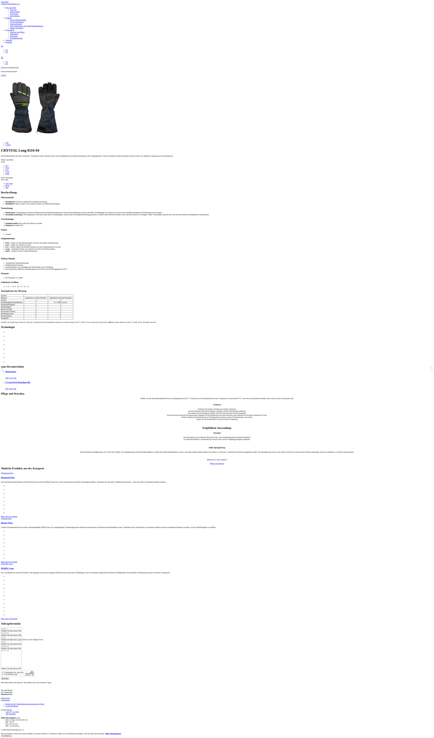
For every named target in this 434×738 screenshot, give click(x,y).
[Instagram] (5, 700)
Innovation (14, 36)
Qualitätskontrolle (16, 38)
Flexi (7, 168)
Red (6, 188)
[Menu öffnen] (2, 56)
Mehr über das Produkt (9, 517)
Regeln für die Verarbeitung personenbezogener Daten (24, 704)
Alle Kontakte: (10, 714)
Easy (7, 170)
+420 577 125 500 (12, 712)
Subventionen (15, 16)
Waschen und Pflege (17, 32)
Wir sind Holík (10, 8)
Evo (6, 166)
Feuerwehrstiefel (16, 24)
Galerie (8, 145)
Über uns (13, 10)
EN (6, 52)
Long (7, 172)
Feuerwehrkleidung (17, 22)
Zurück (3, 75)
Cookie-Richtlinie (11, 706)
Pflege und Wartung (217, 464)
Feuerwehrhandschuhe (18, 20)
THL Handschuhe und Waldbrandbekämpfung (26, 26)
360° (7, 143)
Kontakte (8, 42)
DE (2, 46)
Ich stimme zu (6, 736)
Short (7, 174)
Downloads (14, 14)
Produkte (8, 18)
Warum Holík (15, 12)
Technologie (9, 30)
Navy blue (9, 183)
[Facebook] (5, 698)
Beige (7, 186)
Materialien (14, 34)
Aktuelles (8, 40)
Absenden (5, 678)
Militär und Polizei (16, 28)
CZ (6, 50)
